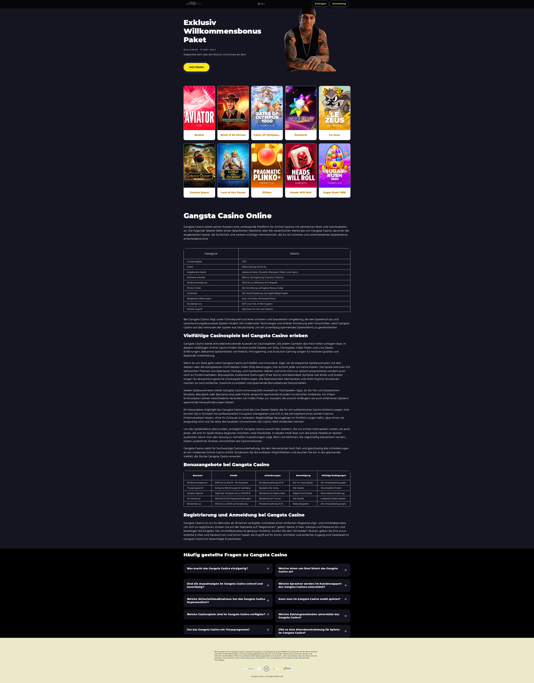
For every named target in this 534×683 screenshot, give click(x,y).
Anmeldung (339, 3)
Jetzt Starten (196, 67)
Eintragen (320, 3)
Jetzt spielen (199, 111)
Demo (199, 104)
